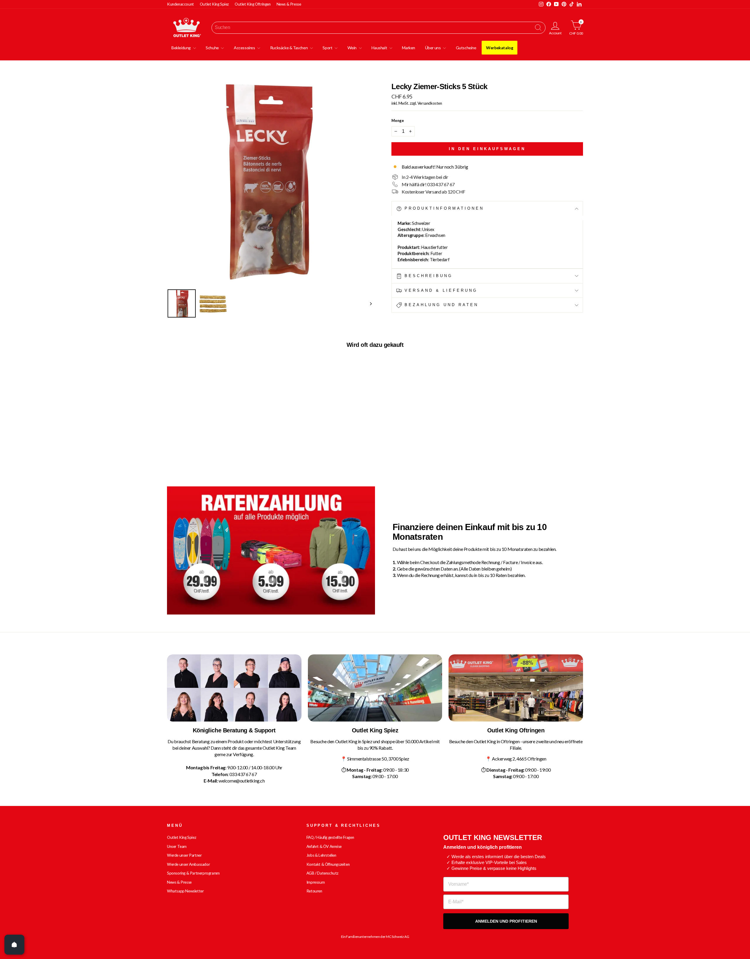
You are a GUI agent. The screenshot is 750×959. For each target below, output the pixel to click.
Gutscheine (466, 47)
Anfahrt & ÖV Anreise (324, 846)
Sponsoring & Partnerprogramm (193, 873)
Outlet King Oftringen (253, 4)
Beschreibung (427, 276)
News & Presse (289, 4)
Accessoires (245, 47)
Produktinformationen (443, 208)
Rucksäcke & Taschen (289, 47)
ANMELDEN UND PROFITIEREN (506, 921)
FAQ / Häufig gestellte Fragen (330, 837)
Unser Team (177, 846)
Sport (328, 47)
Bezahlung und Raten (440, 305)
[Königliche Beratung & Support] (234, 688)
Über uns (433, 47)
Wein (352, 47)
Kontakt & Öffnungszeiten (328, 864)
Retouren (314, 891)
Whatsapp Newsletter (185, 891)
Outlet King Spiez (214, 4)
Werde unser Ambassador (188, 864)
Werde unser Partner (184, 855)
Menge (397, 120)
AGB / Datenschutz (322, 873)
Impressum (315, 882)
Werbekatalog (499, 47)
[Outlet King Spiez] (375, 688)
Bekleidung (181, 47)
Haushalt (379, 47)
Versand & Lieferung (440, 290)
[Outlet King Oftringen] (516, 688)
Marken (408, 47)
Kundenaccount (180, 4)
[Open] (14, 945)
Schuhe (212, 47)
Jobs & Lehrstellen (321, 855)
